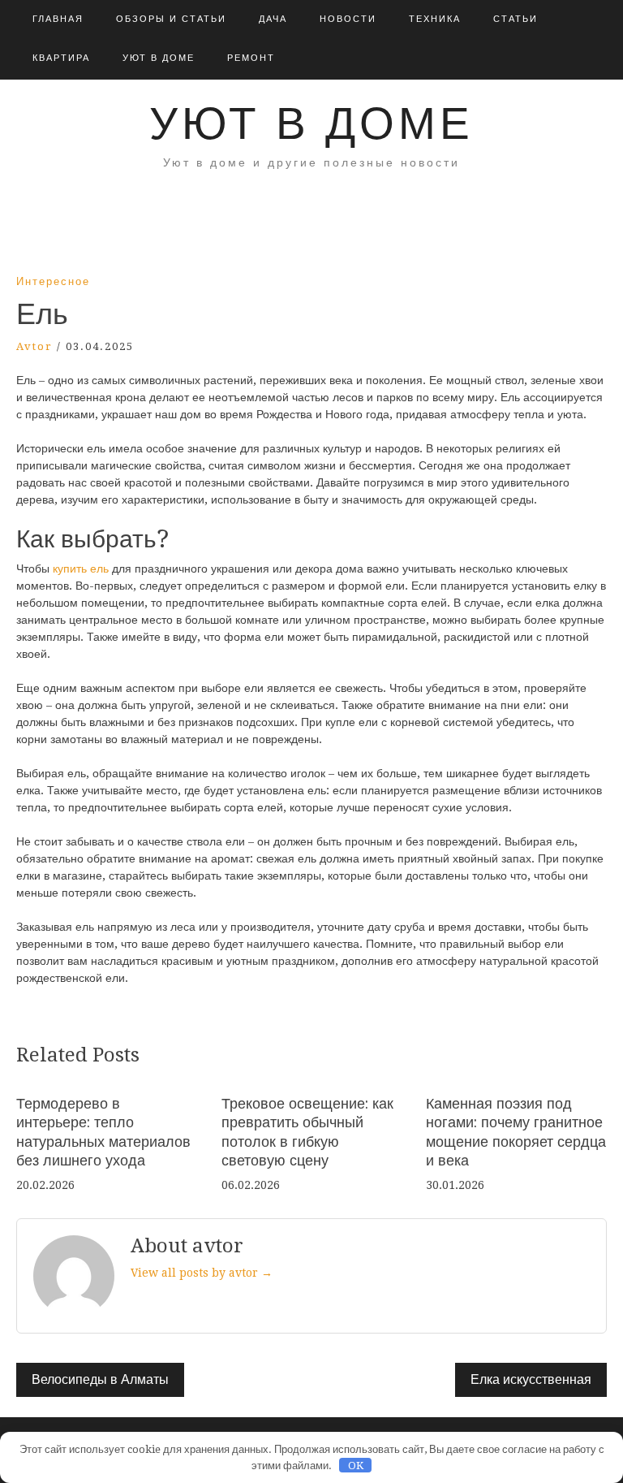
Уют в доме (158, 58)
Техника (435, 19)
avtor (34, 346)
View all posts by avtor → (202, 1272)
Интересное (53, 281)
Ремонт (251, 58)
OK (355, 1465)
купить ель (79, 568)
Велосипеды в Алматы (100, 1379)
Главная (58, 19)
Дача (273, 19)
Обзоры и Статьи (171, 19)
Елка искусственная (530, 1379)
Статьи (515, 19)
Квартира (61, 58)
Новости (348, 19)
